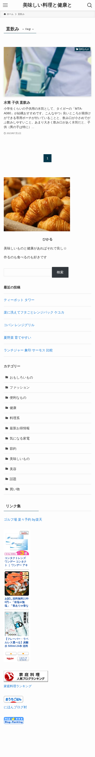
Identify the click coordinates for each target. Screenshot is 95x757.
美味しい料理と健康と (47, 5)
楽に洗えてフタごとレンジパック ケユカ (34, 312)
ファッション (20, 387)
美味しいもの (20, 459)
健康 (13, 408)
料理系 (15, 418)
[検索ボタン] (89, 5)
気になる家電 (20, 438)
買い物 (15, 489)
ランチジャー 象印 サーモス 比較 (28, 350)
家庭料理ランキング (18, 686)
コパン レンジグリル (19, 325)
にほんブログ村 (15, 707)
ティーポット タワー (19, 300)
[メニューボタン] (5, 5)
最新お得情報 (20, 428)
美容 (13, 469)
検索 (60, 272)
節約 (13, 448)
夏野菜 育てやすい (17, 337)
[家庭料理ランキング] (26, 681)
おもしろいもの (21, 377)
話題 (13, 479)
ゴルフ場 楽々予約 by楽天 (23, 519)
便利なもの (18, 397)
